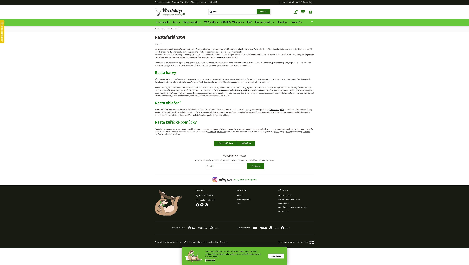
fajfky (276, 131)
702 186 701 (290, 2)
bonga (196, 93)
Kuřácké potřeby (244, 199)
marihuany (218, 57)
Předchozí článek (225, 143)
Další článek (246, 143)
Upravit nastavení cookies (216, 242)
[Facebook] (197, 204)
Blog (187, 2)
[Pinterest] (206, 204)
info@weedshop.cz (307, 2)
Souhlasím (276, 256)
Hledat (263, 11)
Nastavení (210, 260)
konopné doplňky (277, 109)
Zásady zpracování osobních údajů (204, 2)
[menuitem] (163, 22)
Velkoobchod (283, 211)
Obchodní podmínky (162, 2)
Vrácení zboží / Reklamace (289, 199)
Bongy (239, 195)
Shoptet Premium (288, 242)
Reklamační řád (177, 2)
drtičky (288, 131)
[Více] (310, 22)
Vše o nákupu (283, 203)
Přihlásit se (255, 166)
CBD (239, 203)
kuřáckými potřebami (217, 131)
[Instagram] (202, 204)
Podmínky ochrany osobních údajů (292, 207)
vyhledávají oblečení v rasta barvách (234, 90)
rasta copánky (293, 93)
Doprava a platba (285, 195)
